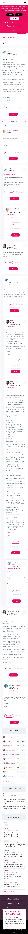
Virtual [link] (11, 825)
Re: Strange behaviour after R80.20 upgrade (13, 141)
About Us (23, 930)
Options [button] (25, 37)
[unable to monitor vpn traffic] (25, 121)
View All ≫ (5, 781)
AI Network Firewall (8, 37)
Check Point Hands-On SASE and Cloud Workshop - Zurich (13, 855)
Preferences (14, 18)
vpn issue (12, 100)
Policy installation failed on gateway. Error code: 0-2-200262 (13, 795)
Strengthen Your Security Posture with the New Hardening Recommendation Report (14, 801)
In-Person (7, 840)
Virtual (6, 828)
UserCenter (14, 932)
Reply (13, 114)
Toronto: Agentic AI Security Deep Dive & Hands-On (14, 846)
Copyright (10, 930)
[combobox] (14, 43)
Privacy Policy (16, 930)
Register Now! (13, 26)
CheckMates (9, 891)
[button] (10, 14)
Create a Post (21, 32)
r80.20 (8, 100)
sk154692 (16, 646)
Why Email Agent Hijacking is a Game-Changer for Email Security (14, 865)
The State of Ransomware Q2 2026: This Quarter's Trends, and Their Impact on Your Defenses (14, 835)
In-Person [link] (18, 825)
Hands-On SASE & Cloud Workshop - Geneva (12, 885)
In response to (9, 174)
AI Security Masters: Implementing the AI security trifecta (12, 876)
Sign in (6, 918)
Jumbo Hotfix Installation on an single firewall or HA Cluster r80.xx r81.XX (14, 807)
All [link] (6, 825)
